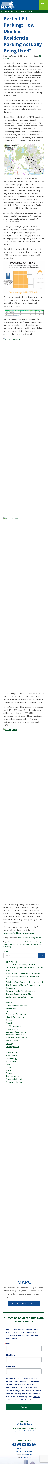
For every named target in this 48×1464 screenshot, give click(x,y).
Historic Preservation (15, 1017)
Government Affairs (14, 1082)
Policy (8, 1070)
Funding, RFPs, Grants (29, 1431)
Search (7, 951)
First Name (10, 1355)
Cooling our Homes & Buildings (19, 997)
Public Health (11, 1052)
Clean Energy (11, 1058)
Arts (7, 1049)
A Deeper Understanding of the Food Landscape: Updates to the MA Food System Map (25, 967)
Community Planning (15, 1079)
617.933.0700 (27, 1455)
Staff (17, 1424)
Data (8, 1064)
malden (14, 942)
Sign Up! (24, 1407)
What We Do (11, 1055)
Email (8, 1343)
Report (9, 1023)
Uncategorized (12, 1046)
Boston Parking (35, 942)
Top (46, 1462)
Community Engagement (16, 1005)
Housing (38, 938)
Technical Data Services (16, 1035)
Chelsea (6, 944)
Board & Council (26, 1424)
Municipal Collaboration (16, 1037)
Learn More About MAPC (24, 1304)
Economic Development (16, 1032)
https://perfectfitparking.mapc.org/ (18, 933)
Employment (15, 1431)
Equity (8, 1067)
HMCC (8, 1011)
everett (20, 942)
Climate (9, 1020)
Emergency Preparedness (17, 1014)
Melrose (13, 944)
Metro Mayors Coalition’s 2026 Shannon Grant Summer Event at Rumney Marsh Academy (23, 976)
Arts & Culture (12, 1041)
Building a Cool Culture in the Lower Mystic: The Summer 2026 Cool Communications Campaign (25, 985)
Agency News (11, 1008)
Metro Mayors (12, 1029)
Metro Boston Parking (24, 944)
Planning (32, 938)
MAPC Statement (13, 1026)
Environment (11, 1061)
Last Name (10, 1366)
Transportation (22, 938)
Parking (35, 944)
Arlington (26, 942)
